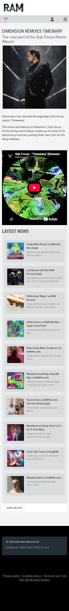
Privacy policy (11, 576)
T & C (46, 547)
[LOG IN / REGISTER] (52, 19)
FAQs (38, 547)
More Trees (26, 547)
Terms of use (52, 576)
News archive (14, 508)
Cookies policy (32, 576)
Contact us (12, 547)
